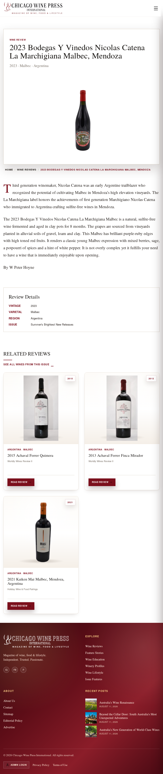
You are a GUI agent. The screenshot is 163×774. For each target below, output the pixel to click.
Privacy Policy (41, 765)
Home (9, 169)
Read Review (19, 482)
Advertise (9, 727)
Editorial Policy (12, 721)
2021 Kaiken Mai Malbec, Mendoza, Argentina (35, 581)
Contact (8, 707)
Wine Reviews (26, 169)
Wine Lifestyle (94, 672)
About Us (9, 701)
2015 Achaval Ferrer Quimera (30, 455)
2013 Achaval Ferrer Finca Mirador (116, 455)
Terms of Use (60, 765)
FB (15, 669)
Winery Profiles (94, 666)
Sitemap (8, 714)
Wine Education (95, 659)
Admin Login (19, 764)
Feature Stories (94, 653)
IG (6, 669)
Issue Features (93, 679)
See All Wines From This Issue (26, 364)
